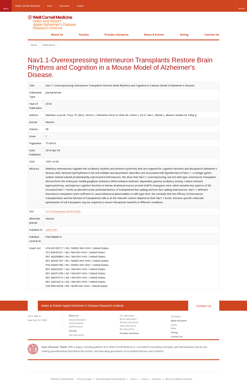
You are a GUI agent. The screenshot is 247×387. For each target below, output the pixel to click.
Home (31, 35)
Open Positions (76, 323)
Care (49, 5)
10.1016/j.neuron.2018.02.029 (63, 211)
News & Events (154, 34)
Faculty (84, 34)
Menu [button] (6, 8)
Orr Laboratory (127, 315)
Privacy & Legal (84, 379)
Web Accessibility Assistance (178, 379)
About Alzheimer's (77, 319)
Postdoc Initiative (117, 34)
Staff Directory (76, 326)
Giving (184, 34)
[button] (241, 6)
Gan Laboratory (76, 335)
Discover (64, 5)
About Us (57, 34)
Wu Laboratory (127, 329)
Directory (156, 379)
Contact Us (211, 34)
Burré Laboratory (128, 319)
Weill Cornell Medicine (27, 5)
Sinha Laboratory (128, 325)
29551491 (52, 229)
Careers (133, 379)
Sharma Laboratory (129, 322)
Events (174, 324)
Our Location (33, 306)
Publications (48, 45)
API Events (175, 316)
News (173, 328)
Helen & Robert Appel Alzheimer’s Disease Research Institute (82, 305)
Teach (80, 5)
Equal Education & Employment (110, 379)
